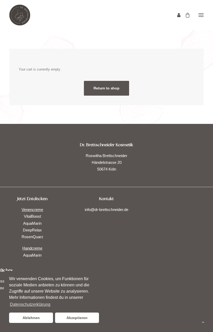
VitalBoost (32, 216)
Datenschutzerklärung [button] (30, 304)
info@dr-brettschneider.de (106, 209)
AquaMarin (32, 223)
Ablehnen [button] (31, 318)
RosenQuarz (32, 237)
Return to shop (106, 88)
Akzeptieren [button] (77, 318)
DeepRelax (32, 230)
